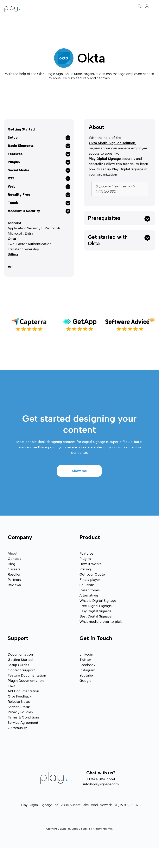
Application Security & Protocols (34, 228)
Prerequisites (104, 218)
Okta (12, 239)
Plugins (85, 559)
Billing (13, 254)
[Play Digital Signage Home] (12, 8)
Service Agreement (23, 722)
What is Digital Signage (98, 600)
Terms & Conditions (24, 717)
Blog (11, 564)
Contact (14, 559)
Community (17, 728)
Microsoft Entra (20, 233)
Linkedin (86, 654)
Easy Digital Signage (95, 611)
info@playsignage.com (101, 784)
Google (85, 680)
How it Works (90, 564)
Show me (79, 471)
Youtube (86, 675)
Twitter (85, 660)
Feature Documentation (27, 675)
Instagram (87, 670)
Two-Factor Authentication (29, 244)
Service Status (19, 707)
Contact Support (21, 670)
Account (14, 223)
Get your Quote (92, 574)
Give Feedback (20, 696)
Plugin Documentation (26, 680)
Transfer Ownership (23, 249)
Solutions (87, 585)
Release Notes (19, 701)
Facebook (87, 665)
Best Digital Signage (95, 616)
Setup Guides (18, 665)
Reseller (14, 574)
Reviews (14, 585)
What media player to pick (101, 621)
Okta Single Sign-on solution (112, 143)
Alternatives (89, 595)
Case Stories (90, 590)
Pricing (85, 569)
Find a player (90, 580)
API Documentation (23, 691)
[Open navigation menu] (154, 6)
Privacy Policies (20, 712)
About (96, 127)
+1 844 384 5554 (101, 779)
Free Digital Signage (96, 606)
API (11, 267)
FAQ (11, 686)
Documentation (20, 654)
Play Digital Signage (105, 159)
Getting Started (21, 129)
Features (86, 553)
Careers (14, 569)
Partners (14, 580)
